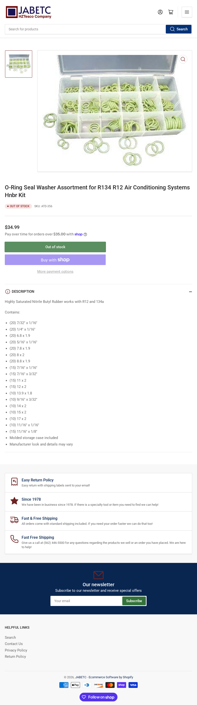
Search (182, 29)
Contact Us (14, 644)
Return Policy (15, 656)
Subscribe (134, 601)
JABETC (80, 677)
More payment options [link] (55, 271)
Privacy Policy (16, 650)
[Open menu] (187, 12)
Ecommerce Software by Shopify (111, 677)
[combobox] (98, 29)
